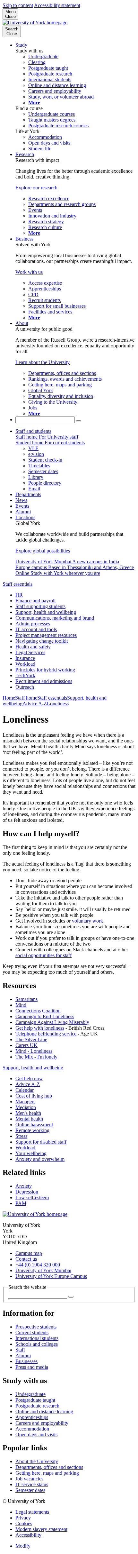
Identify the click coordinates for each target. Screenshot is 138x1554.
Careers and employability (41, 1423)
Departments (28, 494)
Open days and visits (36, 1434)
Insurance (25, 658)
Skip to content (18, 5)
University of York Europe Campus (51, 1276)
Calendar (24, 1090)
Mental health (29, 1119)
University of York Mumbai (43, 1270)
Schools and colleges (36, 1344)
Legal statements (32, 1512)
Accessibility (28, 1535)
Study (21, 45)
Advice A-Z (34, 703)
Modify (22, 1546)
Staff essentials (17, 584)
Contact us (26, 1259)
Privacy (23, 1517)
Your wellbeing (31, 1153)
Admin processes (32, 623)
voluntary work (87, 921)
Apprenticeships (31, 1417)
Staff (20, 1349)
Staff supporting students (40, 606)
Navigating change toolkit (41, 641)
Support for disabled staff (40, 1142)
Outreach (24, 687)
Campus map (28, 1253)
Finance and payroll (35, 600)
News (21, 500)
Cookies (23, 1523)
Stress (21, 1136)
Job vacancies (29, 1478)
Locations (25, 517)
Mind (20, 1005)
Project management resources (46, 635)
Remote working (32, 1130)
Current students (31, 1332)
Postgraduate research (37, 1405)
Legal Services (30, 652)
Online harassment (34, 1124)
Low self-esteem (32, 1197)
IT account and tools (36, 629)
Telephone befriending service (45, 1033)
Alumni (23, 511)
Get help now (29, 1078)
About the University (36, 1461)
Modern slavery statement (41, 1529)
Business (24, 239)
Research (24, 154)
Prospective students (35, 1326)
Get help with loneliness (39, 1028)
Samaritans (26, 999)
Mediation (25, 1107)
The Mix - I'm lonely (36, 1056)
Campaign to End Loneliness (44, 1016)
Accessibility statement (57, 5)
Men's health (28, 1113)
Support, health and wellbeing (45, 612)
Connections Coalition (38, 1010)
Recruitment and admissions (43, 681)
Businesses (26, 1361)
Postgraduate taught (35, 1400)
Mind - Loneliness (33, 1051)
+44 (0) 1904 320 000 (37, 1264)
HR (19, 595)
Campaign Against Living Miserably (52, 1022)
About (21, 323)
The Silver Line (31, 1039)
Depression (26, 1191)
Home (9, 698)
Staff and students (33, 431)
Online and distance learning (44, 1411)
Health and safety (33, 646)
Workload (25, 664)
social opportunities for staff (43, 955)
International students (36, 1338)
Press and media (31, 1367)
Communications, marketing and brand (54, 618)
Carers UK (26, 1045)
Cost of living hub (33, 1095)
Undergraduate (30, 1394)
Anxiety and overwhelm (40, 1159)
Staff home (26, 698)
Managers (25, 1101)
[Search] (78, 421)
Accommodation (32, 1428)
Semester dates (30, 1490)
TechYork (25, 675)
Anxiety (23, 1186)
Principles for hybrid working (45, 669)
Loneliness (58, 703)
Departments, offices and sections (49, 1467)
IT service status (31, 1484)
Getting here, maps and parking (47, 1473)
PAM (20, 1203)
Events (22, 506)
